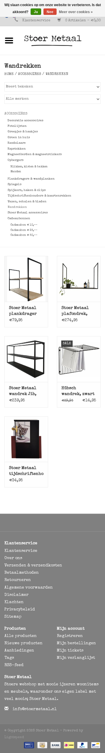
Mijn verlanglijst (76, 658)
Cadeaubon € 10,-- (23, 225)
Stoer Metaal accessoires (28, 212)
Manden (15, 171)
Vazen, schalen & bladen (27, 201)
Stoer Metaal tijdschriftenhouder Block (26, 471)
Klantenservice (36, 20)
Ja (36, 12)
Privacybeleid (19, 610)
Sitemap (13, 617)
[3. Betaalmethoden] (28, 745)
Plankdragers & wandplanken (31, 178)
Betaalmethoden (21, 573)
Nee (50, 12)
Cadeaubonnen (19, 218)
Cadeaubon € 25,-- (23, 230)
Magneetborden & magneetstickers (35, 154)
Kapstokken (17, 148)
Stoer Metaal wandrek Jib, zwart (22, 391)
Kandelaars (17, 143)
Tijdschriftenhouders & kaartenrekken (39, 195)
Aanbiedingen (19, 651)
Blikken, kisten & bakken (29, 166)
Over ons (13, 558)
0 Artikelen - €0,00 (82, 20)
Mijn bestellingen (76, 643)
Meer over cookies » (76, 12)
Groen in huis (19, 137)
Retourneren (17, 580)
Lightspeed (14, 737)
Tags (9, 658)
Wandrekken (57, 74)
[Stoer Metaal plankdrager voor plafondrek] (26, 279)
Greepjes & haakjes (23, 131)
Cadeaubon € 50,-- (23, 235)
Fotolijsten (17, 126)
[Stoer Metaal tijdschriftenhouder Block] (26, 439)
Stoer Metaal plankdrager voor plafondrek (23, 311)
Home (9, 74)
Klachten (14, 602)
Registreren (70, 636)
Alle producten (20, 636)
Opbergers (16, 160)
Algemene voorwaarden (28, 588)
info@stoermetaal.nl (35, 709)
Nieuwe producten (23, 643)
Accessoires (29, 74)
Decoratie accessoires (25, 120)
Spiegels (15, 184)
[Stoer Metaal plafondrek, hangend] (79, 279)
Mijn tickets (70, 651)
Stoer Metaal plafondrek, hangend (75, 311)
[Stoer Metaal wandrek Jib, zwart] (26, 359)
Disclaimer (16, 595)
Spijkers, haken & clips (27, 190)
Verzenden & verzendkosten (33, 566)
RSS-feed (14, 665)
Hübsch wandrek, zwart (78, 391)
